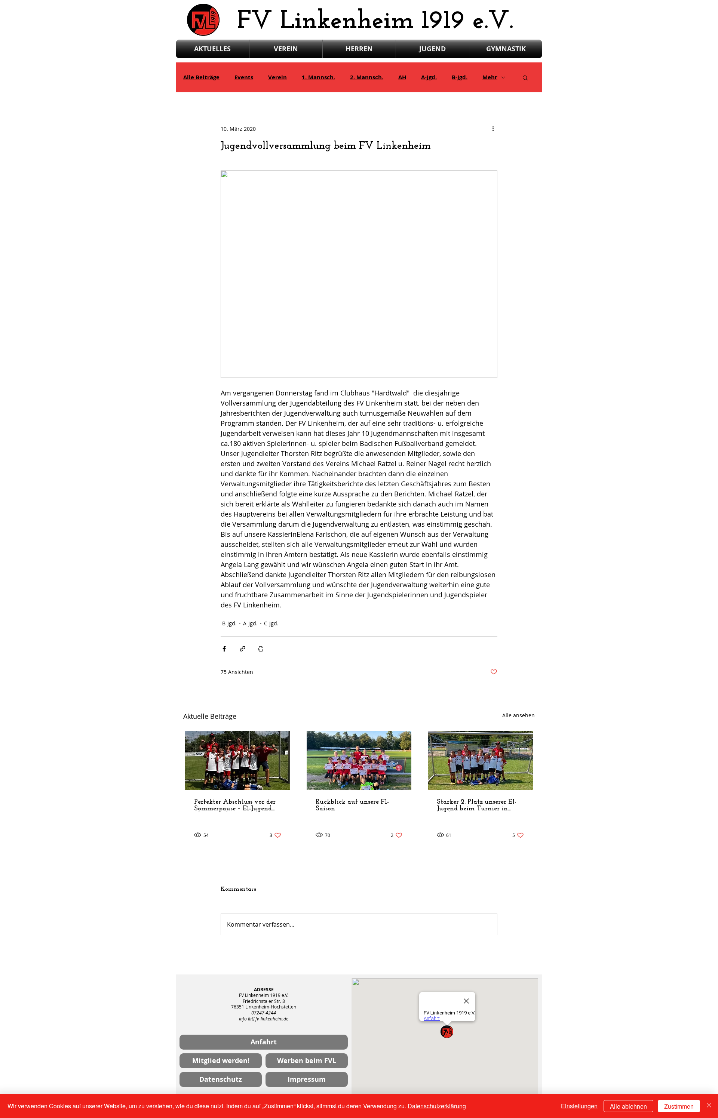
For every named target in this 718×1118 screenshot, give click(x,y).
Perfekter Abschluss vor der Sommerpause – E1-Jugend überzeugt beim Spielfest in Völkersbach (235, 805)
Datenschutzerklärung (437, 1106)
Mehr (489, 77)
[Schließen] (709, 1106)
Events (243, 77)
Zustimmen (679, 1106)
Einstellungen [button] (579, 1106)
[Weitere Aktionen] (492, 128)
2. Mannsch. (366, 77)
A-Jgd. (429, 77)
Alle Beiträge (201, 77)
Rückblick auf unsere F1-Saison (352, 805)
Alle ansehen (518, 715)
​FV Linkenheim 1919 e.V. (375, 21)
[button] (525, 77)
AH (402, 77)
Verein (277, 77)
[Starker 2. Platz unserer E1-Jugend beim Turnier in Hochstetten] (480, 760)
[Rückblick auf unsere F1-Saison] (359, 760)
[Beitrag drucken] (260, 648)
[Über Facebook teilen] (224, 648)
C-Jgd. (271, 623)
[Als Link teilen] (242, 648)
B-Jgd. (459, 77)
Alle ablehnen (628, 1106)
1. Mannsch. (318, 77)
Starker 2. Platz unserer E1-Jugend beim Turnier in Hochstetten (476, 805)
